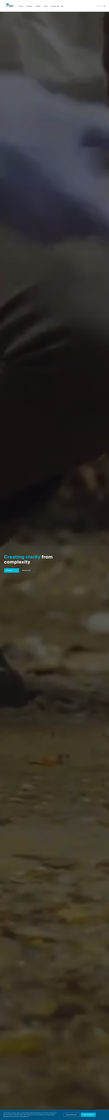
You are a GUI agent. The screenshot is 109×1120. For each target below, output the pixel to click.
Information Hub (55, 6)
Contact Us (99, 6)
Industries (38, 6)
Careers (46, 6)
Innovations (29, 6)
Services (21, 6)
